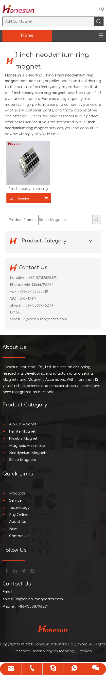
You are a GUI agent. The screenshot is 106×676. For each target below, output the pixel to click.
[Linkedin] (15, 570)
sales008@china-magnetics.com (38, 319)
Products (17, 493)
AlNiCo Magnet (22, 424)
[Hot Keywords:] (96, 219)
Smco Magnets (22, 460)
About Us (17, 522)
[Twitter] (23, 570)
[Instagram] (32, 570)
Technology (19, 508)
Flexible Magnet (23, 438)
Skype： (17, 305)
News (13, 529)
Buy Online (18, 515)
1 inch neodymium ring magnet (28, 189)
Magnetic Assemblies (28, 446)
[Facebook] (6, 570)
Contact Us (19, 536)
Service (15, 500)
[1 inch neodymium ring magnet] (28, 162)
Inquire (23, 198)
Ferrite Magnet (22, 431)
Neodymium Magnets (28, 453)
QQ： (15, 298)
